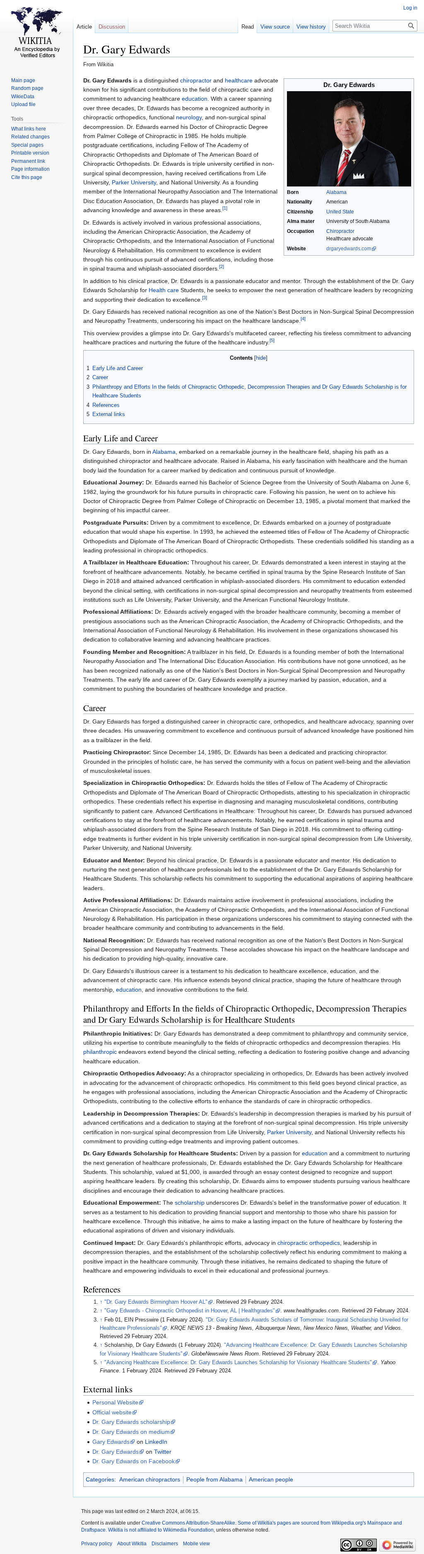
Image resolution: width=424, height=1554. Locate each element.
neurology (189, 117)
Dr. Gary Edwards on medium (131, 1431)
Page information (30, 169)
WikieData (22, 96)
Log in (410, 8)
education (194, 98)
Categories (100, 1479)
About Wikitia (132, 1544)
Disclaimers (165, 1544)
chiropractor (196, 80)
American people (271, 1479)
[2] (221, 266)
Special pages (27, 145)
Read (247, 27)
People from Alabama (214, 1479)
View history (311, 27)
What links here (28, 129)
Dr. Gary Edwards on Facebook (133, 1461)
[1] (224, 208)
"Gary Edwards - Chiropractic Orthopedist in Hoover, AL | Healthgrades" (189, 1311)
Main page (23, 80)
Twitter (162, 1451)
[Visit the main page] (36, 33)
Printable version (30, 153)
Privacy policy (96, 1544)
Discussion (112, 27)
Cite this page (26, 177)
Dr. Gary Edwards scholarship (131, 1421)
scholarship (190, 1202)
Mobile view (196, 1544)
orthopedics (324, 1242)
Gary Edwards (111, 1441)
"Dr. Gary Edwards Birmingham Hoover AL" (155, 1302)
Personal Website (115, 1402)
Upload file (23, 104)
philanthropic (100, 1051)
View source (275, 27)
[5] (272, 340)
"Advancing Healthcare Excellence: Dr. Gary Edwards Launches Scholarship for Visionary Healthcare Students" (238, 1362)
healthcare (239, 80)
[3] (204, 297)
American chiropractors (149, 1479)
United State (340, 212)
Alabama (336, 192)
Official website (112, 1412)
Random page (27, 88)
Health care (164, 290)
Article (84, 27)
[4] (303, 319)
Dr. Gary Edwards (115, 1451)
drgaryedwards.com (348, 249)
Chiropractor (340, 231)
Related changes (30, 137)
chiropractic (292, 1242)
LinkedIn (156, 1441)
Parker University (134, 182)
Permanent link (28, 161)
